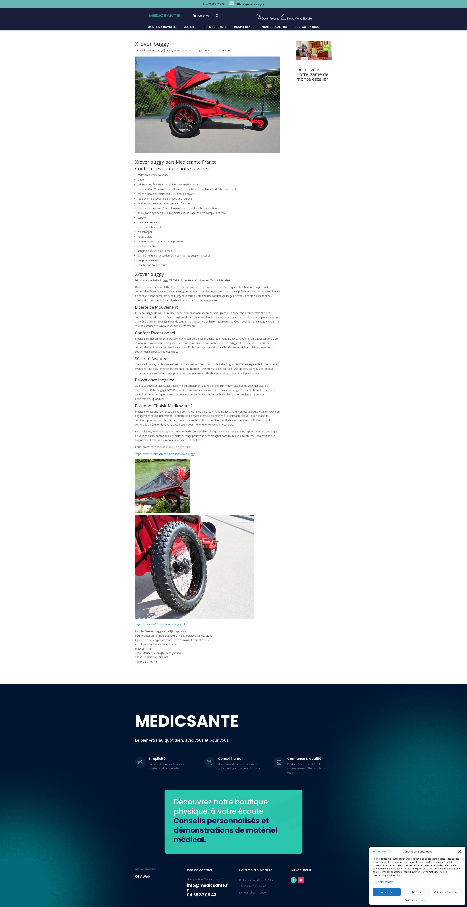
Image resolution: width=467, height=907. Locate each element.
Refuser (416, 892)
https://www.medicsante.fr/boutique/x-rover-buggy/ (165, 454)
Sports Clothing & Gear (196, 50)
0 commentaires (222, 50)
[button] (460, 851)
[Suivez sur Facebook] (294, 880)
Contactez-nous (307, 27)
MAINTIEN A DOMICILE (162, 27)
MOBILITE (190, 27)
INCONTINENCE (244, 27)
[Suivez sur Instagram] (301, 880)
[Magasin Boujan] (227, 4)
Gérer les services (384, 881)
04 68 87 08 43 (216, 4)
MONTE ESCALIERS (274, 27)
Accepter (386, 892)
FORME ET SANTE (215, 27)
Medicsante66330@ (151, 50)
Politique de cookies (415, 900)
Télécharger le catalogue (249, 4)
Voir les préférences (447, 892)
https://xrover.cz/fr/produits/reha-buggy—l (160, 624)
